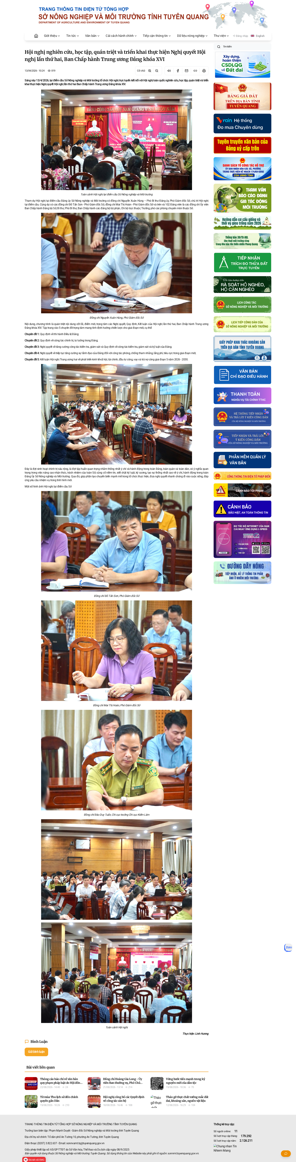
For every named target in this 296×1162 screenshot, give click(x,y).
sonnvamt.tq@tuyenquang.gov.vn (85, 1143)
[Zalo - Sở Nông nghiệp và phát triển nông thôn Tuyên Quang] (288, 948)
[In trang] (204, 70)
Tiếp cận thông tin (155, 35)
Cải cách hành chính (120, 35)
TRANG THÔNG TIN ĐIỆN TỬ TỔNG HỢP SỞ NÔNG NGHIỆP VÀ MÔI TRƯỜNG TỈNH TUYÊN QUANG (81, 1124)
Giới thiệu (50, 35)
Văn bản (90, 35)
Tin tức (71, 35)
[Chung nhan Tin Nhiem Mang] (243, 1148)
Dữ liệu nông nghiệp (191, 35)
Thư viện (220, 35)
